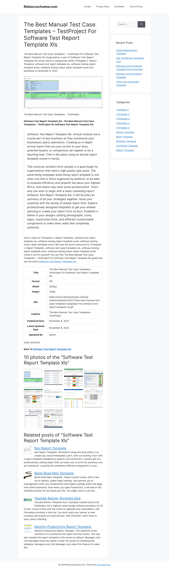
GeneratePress (104, 564)
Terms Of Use (136, 6)
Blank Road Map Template (54, 473)
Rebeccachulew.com (40, 7)
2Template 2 (122, 114)
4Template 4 (123, 123)
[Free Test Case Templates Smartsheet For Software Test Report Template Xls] (53, 378)
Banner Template (125, 132)
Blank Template (124, 136)
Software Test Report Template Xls (57, 261)
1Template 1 (122, 109)
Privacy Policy (102, 6)
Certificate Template (127, 145)
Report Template (125, 150)
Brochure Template (126, 141)
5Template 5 (122, 127)
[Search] (141, 24)
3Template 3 (123, 118)
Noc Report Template (50, 448)
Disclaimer (120, 6)
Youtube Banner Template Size (57, 498)
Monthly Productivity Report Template (62, 527)
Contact (87, 6)
